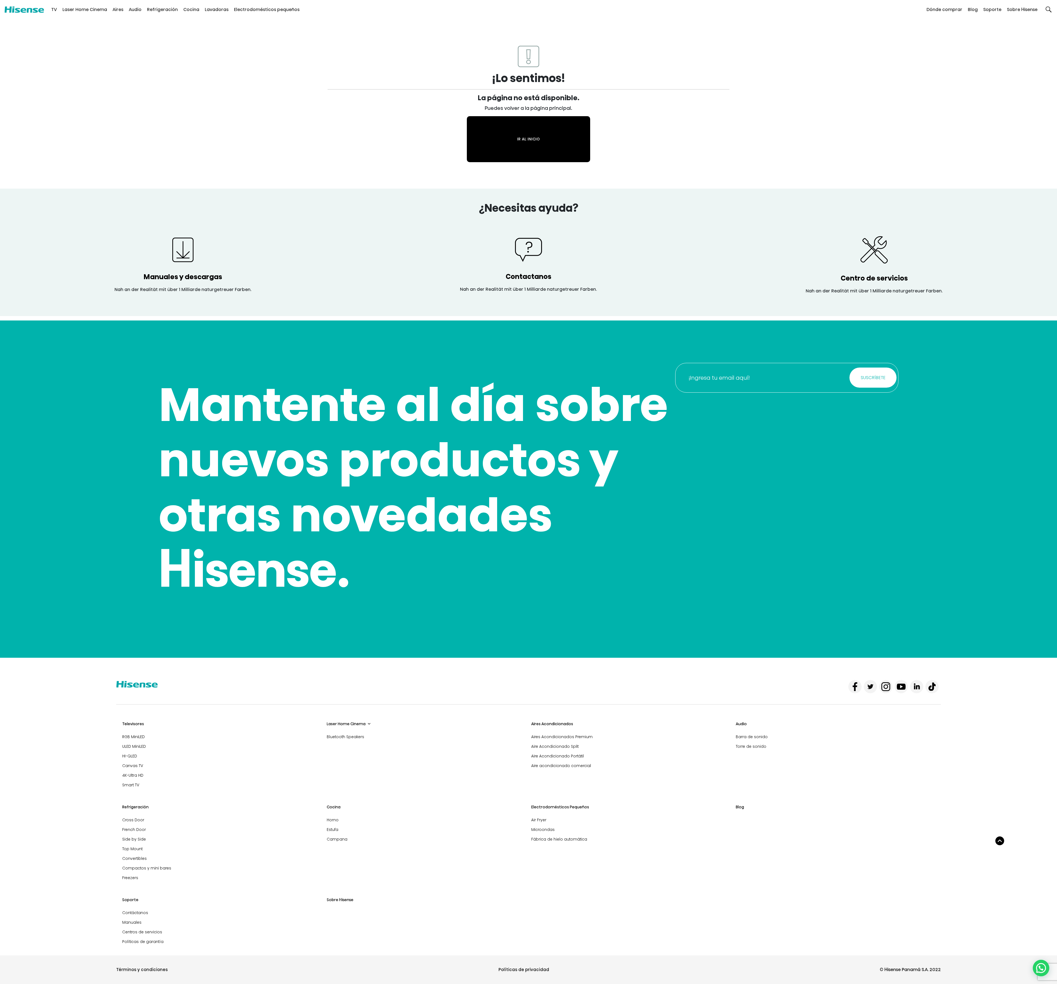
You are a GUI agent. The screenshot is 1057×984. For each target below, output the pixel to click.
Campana (337, 839)
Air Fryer (538, 820)
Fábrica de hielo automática (559, 839)
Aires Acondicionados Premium (562, 737)
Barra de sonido (752, 737)
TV (54, 9)
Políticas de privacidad (523, 969)
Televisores (133, 724)
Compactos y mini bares (146, 868)
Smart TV (130, 785)
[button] (1048, 9)
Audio (135, 9)
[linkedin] (916, 686)
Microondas (543, 829)
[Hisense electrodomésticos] (24, 9)
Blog (973, 9)
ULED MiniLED (134, 746)
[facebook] (855, 686)
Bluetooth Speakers (345, 737)
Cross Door (133, 820)
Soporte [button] (992, 9)
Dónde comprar (944, 9)
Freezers (130, 877)
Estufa (332, 829)
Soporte (130, 900)
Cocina (191, 9)
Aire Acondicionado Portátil (557, 756)
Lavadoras (216, 9)
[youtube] (901, 686)
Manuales (131, 922)
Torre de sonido (751, 746)
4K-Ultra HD (132, 775)
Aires (118, 9)
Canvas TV (132, 765)
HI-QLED (129, 756)
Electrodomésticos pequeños (266, 9)
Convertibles (134, 858)
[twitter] (870, 686)
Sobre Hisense (1022, 9)
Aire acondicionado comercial (561, 765)
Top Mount (132, 849)
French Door (134, 829)
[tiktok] (932, 686)
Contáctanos (135, 912)
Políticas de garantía (143, 941)
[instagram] (885, 686)
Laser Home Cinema (84, 9)
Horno (333, 820)
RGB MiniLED (133, 737)
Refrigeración (162, 9)
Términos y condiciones (142, 969)
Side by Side (134, 839)
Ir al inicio (528, 139)
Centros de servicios (142, 932)
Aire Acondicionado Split (555, 746)
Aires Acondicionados (552, 724)
